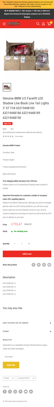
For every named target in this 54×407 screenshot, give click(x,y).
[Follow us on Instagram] (15, 392)
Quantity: (6, 244)
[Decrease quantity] (14, 244)
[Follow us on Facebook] (5, 392)
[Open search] (37, 23)
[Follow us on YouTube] (26, 392)
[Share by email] (49, 265)
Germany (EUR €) (24, 378)
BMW (5, 129)
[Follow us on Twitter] (10, 392)
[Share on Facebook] (33, 265)
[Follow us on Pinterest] (20, 392)
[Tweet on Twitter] (44, 265)
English (6, 378)
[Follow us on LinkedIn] (31, 392)
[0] (49, 23)
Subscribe (11, 365)
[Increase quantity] (29, 244)
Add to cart (27, 254)
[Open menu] (4, 24)
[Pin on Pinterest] (39, 265)
